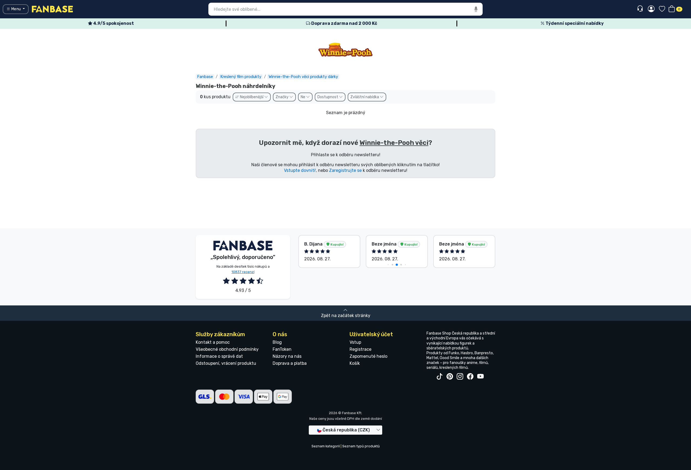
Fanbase (205, 76)
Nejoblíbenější (251, 97)
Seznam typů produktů (361, 446)
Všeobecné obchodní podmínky (227, 349)
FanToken (282, 349)
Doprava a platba (290, 363)
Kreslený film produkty (240, 76)
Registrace (360, 349)
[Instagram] (460, 376)
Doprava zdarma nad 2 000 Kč (343, 23)
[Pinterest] (449, 376)
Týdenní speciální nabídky (574, 23)
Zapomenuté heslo (368, 356)
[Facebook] (470, 376)
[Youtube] (480, 376)
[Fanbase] (52, 8)
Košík (355, 363)
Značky (282, 97)
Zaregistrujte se (345, 170)
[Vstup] (651, 9)
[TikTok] (439, 376)
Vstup (355, 342)
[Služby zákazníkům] (640, 8)
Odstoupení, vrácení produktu (226, 363)
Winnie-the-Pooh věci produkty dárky (303, 76)
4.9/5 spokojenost (113, 23)
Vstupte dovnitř (300, 170)
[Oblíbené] (662, 9)
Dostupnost (328, 97)
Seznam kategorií (325, 446)
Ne (303, 97)
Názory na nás (287, 356)
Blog (277, 342)
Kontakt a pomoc (213, 342)
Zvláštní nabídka (365, 97)
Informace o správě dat (219, 356)
